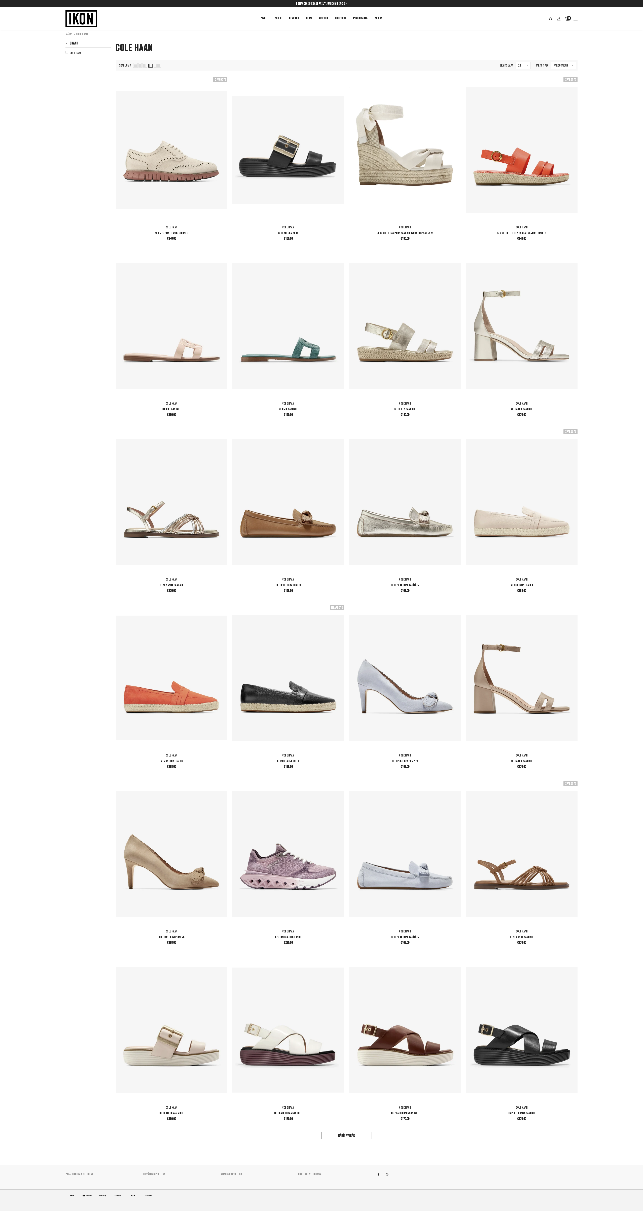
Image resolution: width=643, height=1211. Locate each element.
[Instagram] (387, 1174)
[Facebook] (379, 1174)
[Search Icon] (550, 19)
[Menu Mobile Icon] (576, 19)
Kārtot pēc (542, 66)
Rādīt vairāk (346, 1135)
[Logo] (85, 18)
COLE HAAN (82, 34)
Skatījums (125, 66)
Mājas (68, 34)
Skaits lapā (506, 66)
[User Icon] (559, 18)
